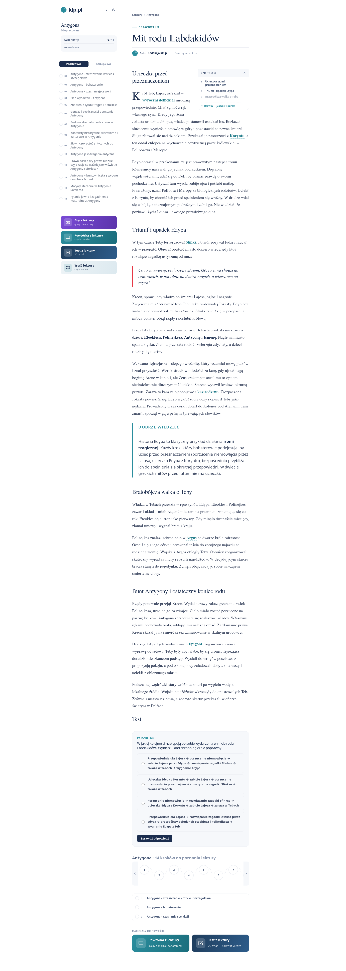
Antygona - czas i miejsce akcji (90, 91)
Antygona (153, 15)
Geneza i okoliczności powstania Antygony (92, 113)
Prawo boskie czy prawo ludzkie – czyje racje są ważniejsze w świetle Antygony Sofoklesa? (93, 165)
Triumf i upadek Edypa (219, 91)
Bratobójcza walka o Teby (221, 96)
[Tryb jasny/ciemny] (113, 10)
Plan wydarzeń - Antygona (88, 98)
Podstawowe (73, 64)
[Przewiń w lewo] (135, 874)
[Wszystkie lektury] (106, 10)
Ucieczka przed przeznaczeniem (215, 83)
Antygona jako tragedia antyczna (92, 154)
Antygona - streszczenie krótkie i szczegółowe (92, 76)
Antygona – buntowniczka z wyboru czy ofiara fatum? (94, 177)
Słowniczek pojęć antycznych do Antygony (91, 145)
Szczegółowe (103, 64)
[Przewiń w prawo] (246, 874)
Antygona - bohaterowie (86, 84)
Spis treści (208, 73)
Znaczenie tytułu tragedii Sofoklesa (94, 105)
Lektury (137, 15)
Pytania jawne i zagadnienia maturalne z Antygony (89, 199)
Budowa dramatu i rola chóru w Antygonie (91, 124)
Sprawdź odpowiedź (155, 838)
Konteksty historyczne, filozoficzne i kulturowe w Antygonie (94, 135)
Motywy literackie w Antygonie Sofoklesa (90, 188)
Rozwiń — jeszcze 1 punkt (219, 106)
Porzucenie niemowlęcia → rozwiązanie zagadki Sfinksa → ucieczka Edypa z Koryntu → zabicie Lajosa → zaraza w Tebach (193, 802)
